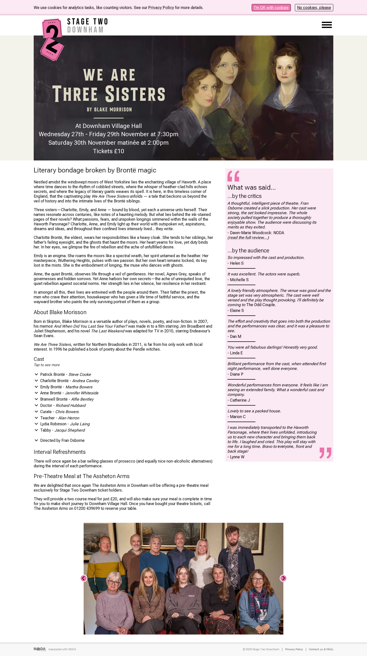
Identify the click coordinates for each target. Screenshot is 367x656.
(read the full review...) (248, 237)
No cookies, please (314, 7)
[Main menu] (326, 25)
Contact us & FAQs (321, 649)
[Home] (52, 59)
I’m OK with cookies (271, 7)
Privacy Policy (161, 7)
